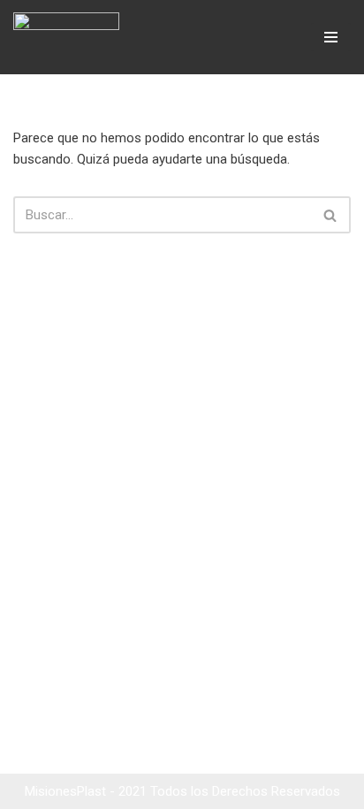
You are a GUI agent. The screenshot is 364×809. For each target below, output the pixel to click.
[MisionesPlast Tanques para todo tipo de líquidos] (70, 37)
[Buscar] (331, 214)
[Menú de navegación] (331, 37)
